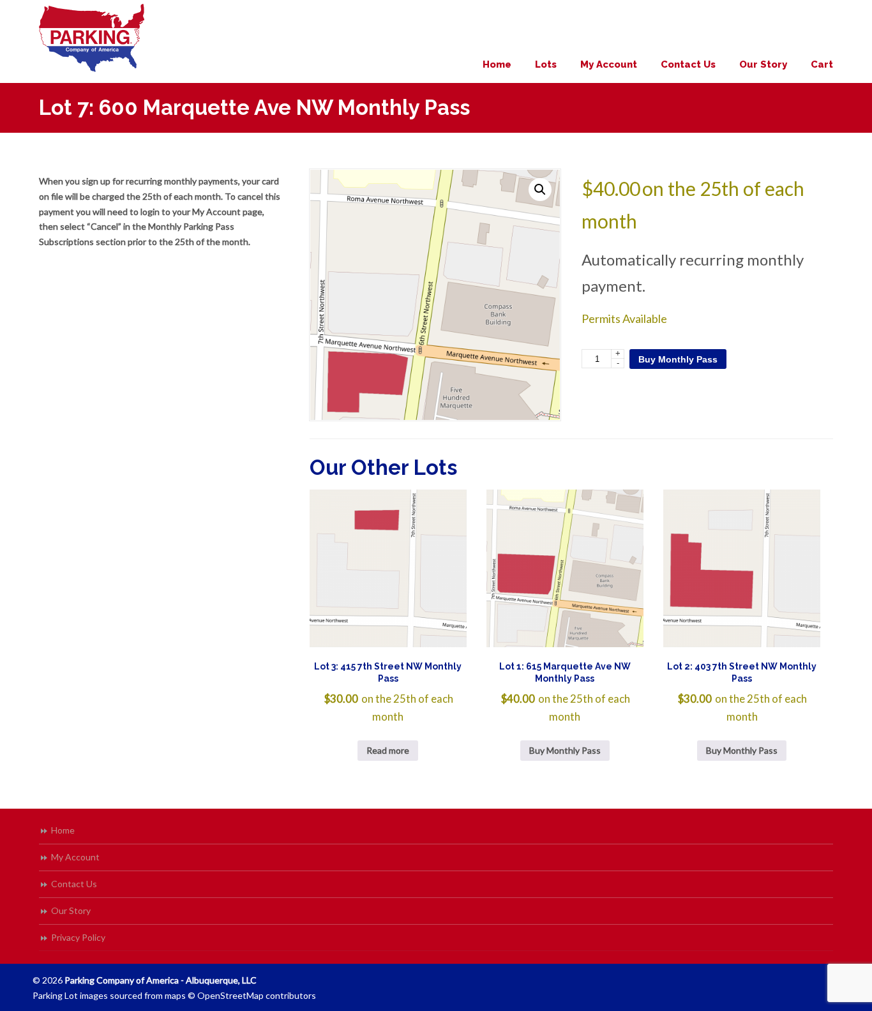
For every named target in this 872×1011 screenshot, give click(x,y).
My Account (75, 856)
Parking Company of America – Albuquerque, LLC (91, 38)
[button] (540, 189)
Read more (387, 750)
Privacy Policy (78, 937)
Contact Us (74, 883)
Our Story (71, 910)
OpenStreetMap (230, 995)
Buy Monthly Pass (678, 359)
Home (63, 830)
